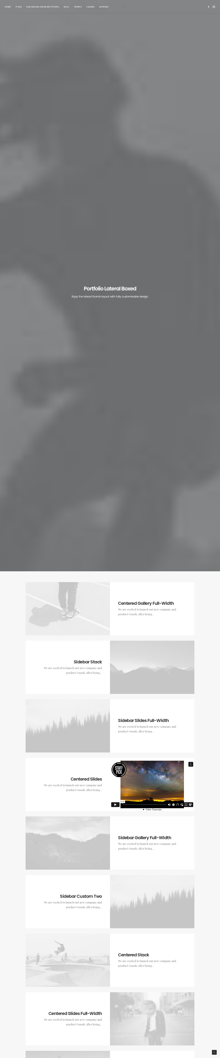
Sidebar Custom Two (81, 896)
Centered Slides (86, 779)
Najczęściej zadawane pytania (42, 7)
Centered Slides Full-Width (75, 1013)
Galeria (90, 7)
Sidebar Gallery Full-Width (144, 838)
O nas (19, 7)
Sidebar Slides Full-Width (143, 720)
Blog (66, 7)
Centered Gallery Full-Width (146, 603)
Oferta (78, 7)
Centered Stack (133, 955)
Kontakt (104, 7)
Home (8, 7)
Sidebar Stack (88, 662)
